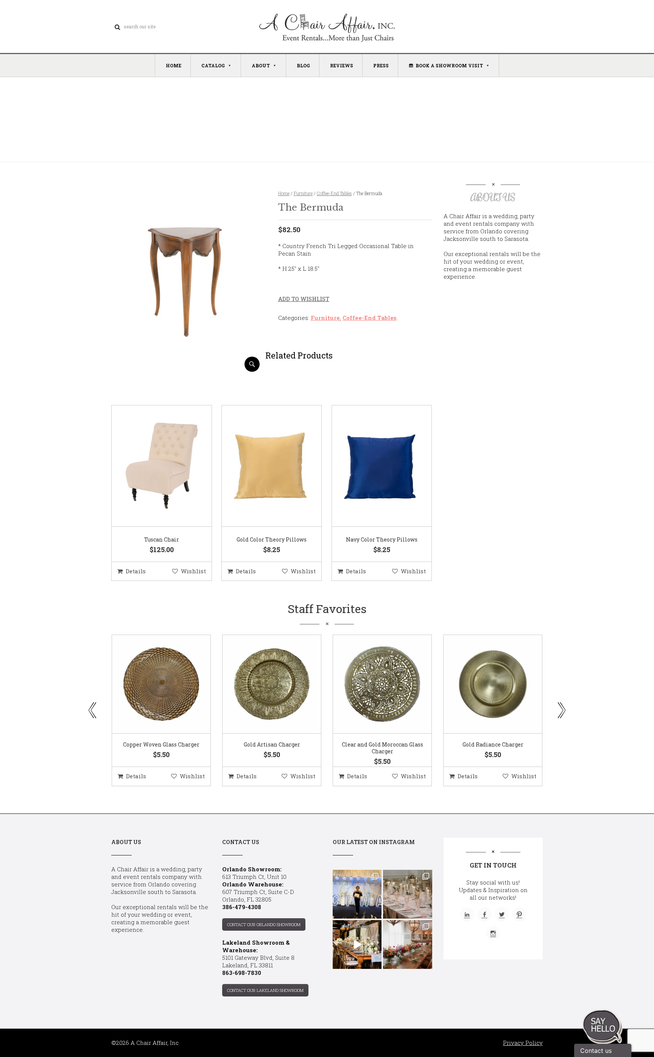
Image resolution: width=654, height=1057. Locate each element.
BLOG (303, 65)
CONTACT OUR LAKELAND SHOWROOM (265, 990)
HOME (173, 65)
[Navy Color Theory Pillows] (372, 466)
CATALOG (213, 65)
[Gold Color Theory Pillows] (262, 466)
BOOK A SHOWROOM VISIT (449, 65)
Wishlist (193, 571)
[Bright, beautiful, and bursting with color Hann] (407, 944)
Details (136, 571)
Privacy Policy (523, 1042)
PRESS (381, 65)
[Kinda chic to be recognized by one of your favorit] (357, 894)
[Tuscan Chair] (152, 466)
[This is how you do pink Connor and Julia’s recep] (407, 894)
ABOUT (261, 65)
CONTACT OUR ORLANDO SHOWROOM (264, 924)
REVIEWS (341, 65)
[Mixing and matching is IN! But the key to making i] (357, 944)
